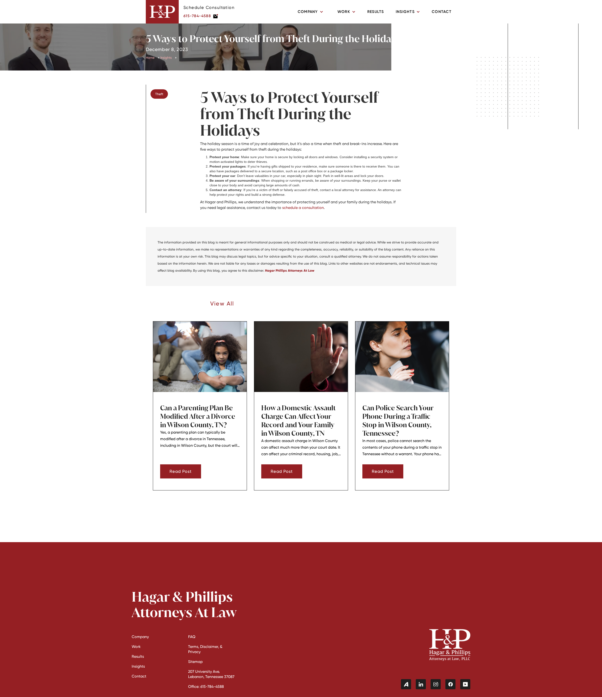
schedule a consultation (303, 207)
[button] (310, 11)
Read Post (181, 471)
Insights (166, 57)
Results (375, 11)
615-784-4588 (197, 16)
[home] (162, 11)
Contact (442, 11)
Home (150, 57)
